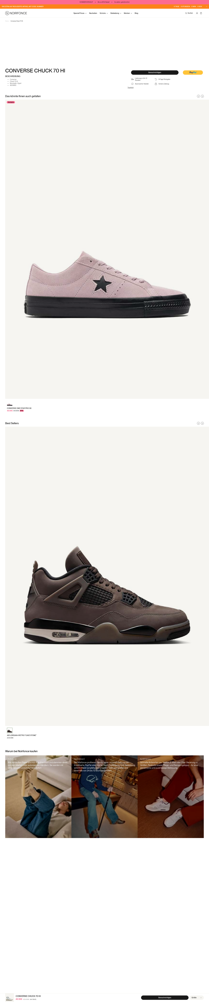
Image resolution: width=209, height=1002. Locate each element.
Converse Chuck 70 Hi (17, 21)
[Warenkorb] (201, 13)
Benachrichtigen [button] (154, 72)
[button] (193, 72)
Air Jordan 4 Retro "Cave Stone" (21, 735)
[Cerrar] (206, 6)
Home (7, 21)
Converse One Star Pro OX (19, 408)
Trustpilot (131, 87)
